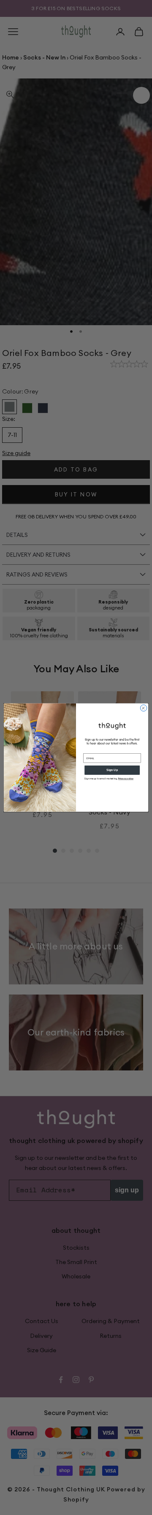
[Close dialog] (143, 708)
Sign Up (112, 769)
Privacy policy (125, 778)
